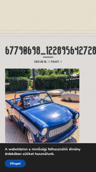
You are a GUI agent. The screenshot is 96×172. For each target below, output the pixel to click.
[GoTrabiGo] (48, 20)
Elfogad (15, 163)
